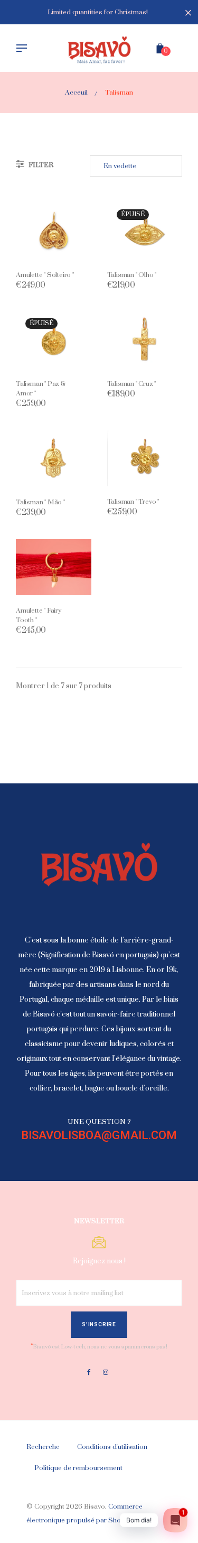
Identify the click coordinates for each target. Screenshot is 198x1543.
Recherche (43, 1447)
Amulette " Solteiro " (45, 275)
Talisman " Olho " (132, 275)
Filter (40, 165)
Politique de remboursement (78, 1468)
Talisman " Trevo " (133, 501)
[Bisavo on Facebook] (89, 1372)
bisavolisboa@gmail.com (99, 1135)
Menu (24, 49)
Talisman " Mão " (40, 502)
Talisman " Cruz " (131, 384)
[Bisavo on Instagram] (105, 1372)
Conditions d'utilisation (112, 1447)
